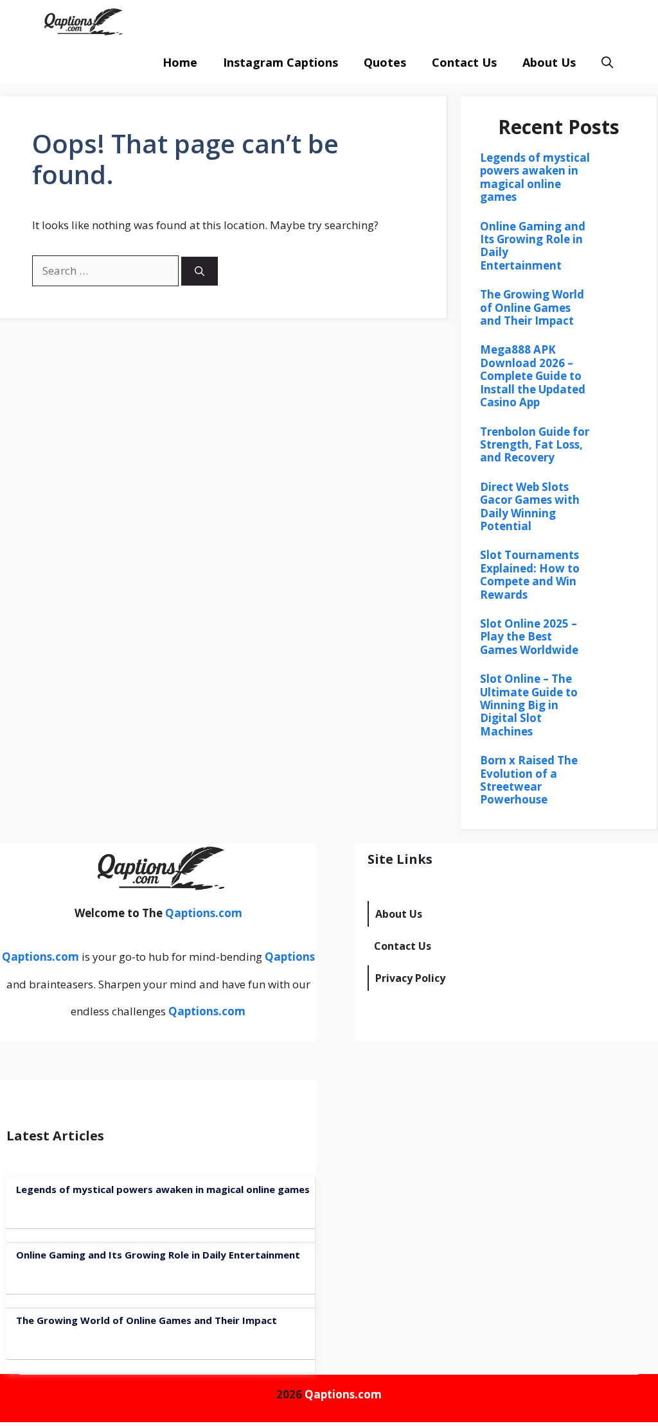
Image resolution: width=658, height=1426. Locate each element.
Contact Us (464, 62)
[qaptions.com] (81, 21)
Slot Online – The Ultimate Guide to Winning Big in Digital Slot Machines (529, 705)
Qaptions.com (203, 913)
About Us (549, 62)
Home (180, 62)
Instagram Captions (280, 62)
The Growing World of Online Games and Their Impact (532, 307)
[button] (607, 62)
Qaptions (290, 956)
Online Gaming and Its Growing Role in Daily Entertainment (532, 246)
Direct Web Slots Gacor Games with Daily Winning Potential (530, 506)
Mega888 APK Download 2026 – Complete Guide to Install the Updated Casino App (532, 375)
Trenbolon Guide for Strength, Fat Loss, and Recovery (534, 444)
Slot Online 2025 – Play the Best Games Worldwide (529, 636)
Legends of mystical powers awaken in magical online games (535, 177)
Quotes (385, 62)
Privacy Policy (410, 978)
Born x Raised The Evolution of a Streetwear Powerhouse (529, 780)
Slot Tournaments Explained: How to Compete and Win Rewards (530, 574)
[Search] (199, 271)
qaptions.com (191, 20)
